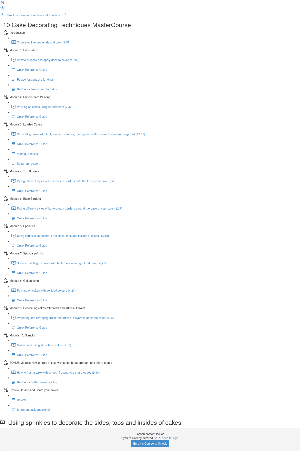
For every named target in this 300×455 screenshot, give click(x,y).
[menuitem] (2, 9)
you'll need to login (166, 438)
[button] (2, 4)
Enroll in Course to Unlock (150, 443)
